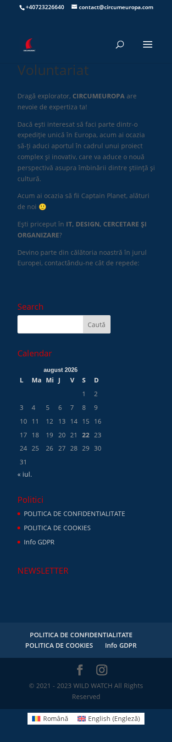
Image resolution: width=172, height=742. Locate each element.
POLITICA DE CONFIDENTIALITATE (74, 513)
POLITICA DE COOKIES (57, 527)
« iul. (24, 474)
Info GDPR (39, 542)
